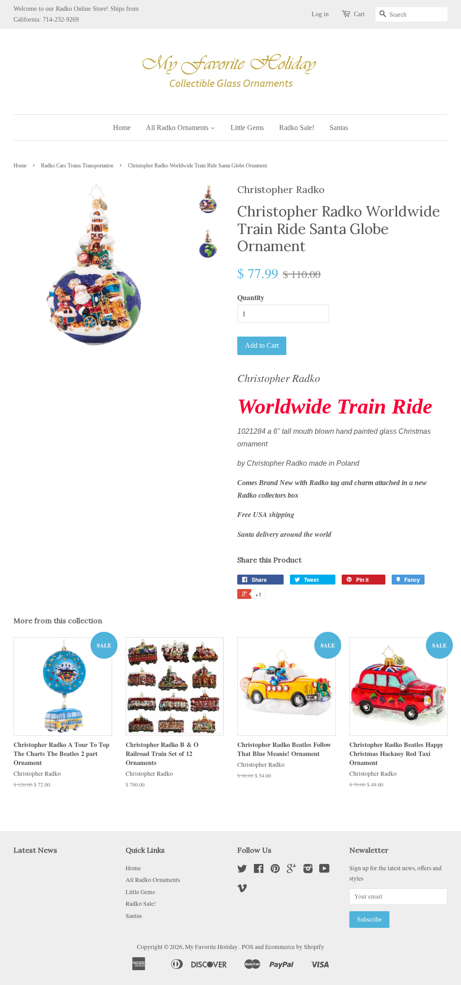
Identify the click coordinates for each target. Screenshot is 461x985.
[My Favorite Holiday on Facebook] (258, 870)
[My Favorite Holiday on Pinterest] (275, 870)
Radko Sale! (296, 127)
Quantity (250, 297)
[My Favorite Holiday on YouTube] (324, 870)
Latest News (35, 850)
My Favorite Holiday (212, 947)
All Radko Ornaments (178, 127)
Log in (320, 14)
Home (122, 127)
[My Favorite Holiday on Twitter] (242, 870)
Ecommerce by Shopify (294, 947)
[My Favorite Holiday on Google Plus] (291, 870)
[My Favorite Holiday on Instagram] (308, 870)
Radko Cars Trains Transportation (77, 165)
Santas (339, 127)
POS (247, 947)
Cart (359, 14)
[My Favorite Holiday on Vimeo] (242, 890)
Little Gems (247, 127)
